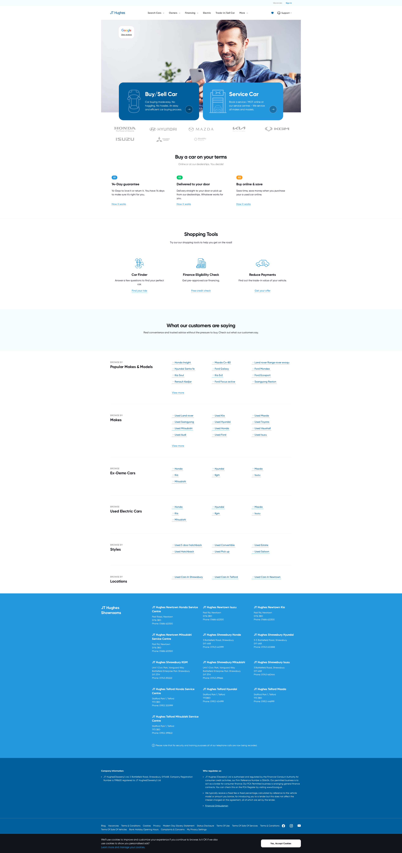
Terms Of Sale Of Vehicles (114, 829)
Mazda (259, 468)
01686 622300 (166, 623)
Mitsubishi (180, 481)
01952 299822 (165, 733)
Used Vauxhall (263, 428)
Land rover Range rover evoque (273, 362)
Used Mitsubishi (184, 428)
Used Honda (222, 428)
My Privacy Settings (196, 829)
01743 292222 (165, 678)
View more (178, 392)
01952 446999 (267, 701)
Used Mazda (262, 415)
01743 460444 (268, 674)
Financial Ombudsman (216, 805)
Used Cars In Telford (226, 576)
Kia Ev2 (219, 375)
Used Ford (220, 434)
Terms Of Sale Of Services (245, 825)
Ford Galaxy (222, 368)
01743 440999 (217, 647)
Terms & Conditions (130, 825)
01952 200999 (166, 705)
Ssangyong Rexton (265, 381)
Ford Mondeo (262, 368)
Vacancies (277, 3)
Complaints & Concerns (173, 829)
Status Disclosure (205, 825)
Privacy (156, 825)
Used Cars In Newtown (267, 576)
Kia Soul (179, 375)
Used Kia (220, 415)
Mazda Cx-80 (223, 362)
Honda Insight (183, 362)
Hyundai (219, 468)
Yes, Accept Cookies (280, 843)
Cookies (147, 825)
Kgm (217, 474)
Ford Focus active (225, 381)
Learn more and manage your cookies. (123, 847)
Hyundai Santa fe (185, 368)
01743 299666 (216, 678)
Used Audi (180, 434)
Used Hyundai (223, 421)
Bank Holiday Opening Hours (143, 829)
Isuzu (257, 474)
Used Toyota (262, 421)
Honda (178, 468)
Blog (103, 825)
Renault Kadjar (183, 381)
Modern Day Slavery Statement (178, 825)
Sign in (289, 3)
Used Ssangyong (184, 421)
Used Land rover (184, 415)
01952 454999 (217, 701)
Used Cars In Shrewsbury (189, 576)
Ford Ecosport (263, 375)
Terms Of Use (223, 825)
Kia (176, 474)
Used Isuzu (261, 434)
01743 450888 (268, 647)
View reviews (126, 34)
